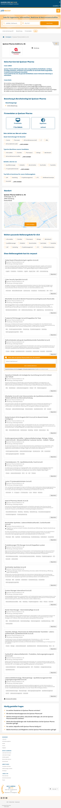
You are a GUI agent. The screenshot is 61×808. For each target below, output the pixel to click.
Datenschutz (11, 802)
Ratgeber (4, 747)
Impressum (17, 802)
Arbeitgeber (8, 37)
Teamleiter (53, 165)
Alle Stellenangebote (6, 741)
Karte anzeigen (30, 224)
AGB (35, 369)
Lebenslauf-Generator (6, 752)
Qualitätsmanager (11, 165)
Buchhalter (43, 165)
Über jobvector (5, 775)
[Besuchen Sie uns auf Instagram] (1, 798)
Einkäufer (22, 165)
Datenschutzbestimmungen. (43, 369)
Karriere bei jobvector (6, 777)
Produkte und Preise (6, 766)
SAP (7, 177)
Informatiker (9, 152)
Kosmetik (8, 181)
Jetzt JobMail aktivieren (30, 366)
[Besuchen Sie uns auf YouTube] (6, 798)
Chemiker (19, 152)
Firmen (3, 745)
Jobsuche (4, 739)
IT (41, 140)
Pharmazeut (29, 152)
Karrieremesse (5, 761)
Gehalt (3, 743)
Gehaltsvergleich (5, 757)
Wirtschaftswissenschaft (30, 140)
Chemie (8, 140)
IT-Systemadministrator (12, 169)
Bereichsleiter (32, 165)
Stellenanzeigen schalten (7, 768)
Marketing (15, 177)
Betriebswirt (48, 152)
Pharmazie (17, 140)
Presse (3, 780)
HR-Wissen (4, 770)
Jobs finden (49, 23)
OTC (38, 177)
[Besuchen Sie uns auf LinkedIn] (4, 798)
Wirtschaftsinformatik (12, 144)
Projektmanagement (27, 177)
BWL (47, 140)
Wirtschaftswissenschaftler (13, 156)
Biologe (38, 152)
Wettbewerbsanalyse (48, 177)
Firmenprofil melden (11, 699)
